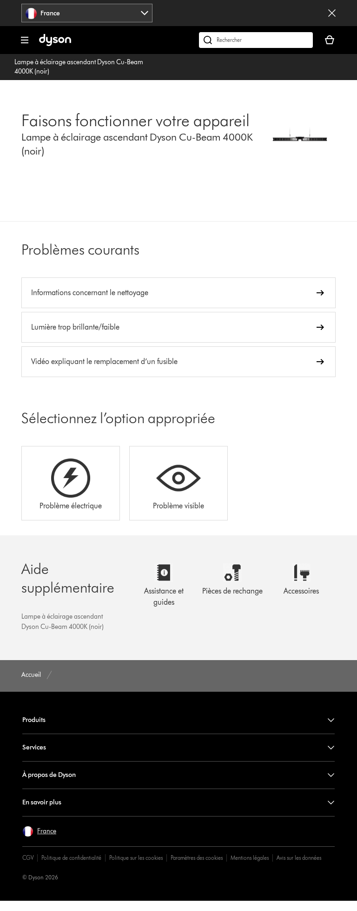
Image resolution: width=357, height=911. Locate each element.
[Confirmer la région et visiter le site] (332, 13)
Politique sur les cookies (136, 857)
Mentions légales (250, 857)
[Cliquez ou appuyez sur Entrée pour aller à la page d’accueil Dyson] (55, 44)
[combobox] (86, 13)
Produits (34, 720)
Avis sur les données (299, 857)
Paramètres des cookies (197, 857)
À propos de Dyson (49, 775)
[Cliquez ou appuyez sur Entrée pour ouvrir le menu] (25, 40)
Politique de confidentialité (71, 857)
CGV (27, 857)
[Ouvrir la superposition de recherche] (256, 40)
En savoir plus (41, 802)
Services (34, 747)
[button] (39, 831)
